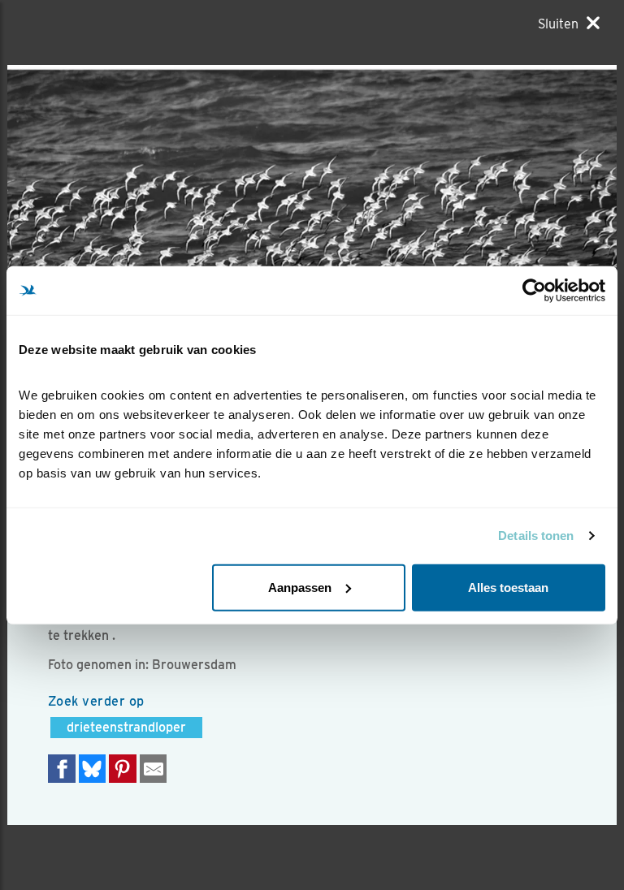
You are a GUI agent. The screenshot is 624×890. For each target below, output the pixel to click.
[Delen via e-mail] (153, 768)
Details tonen (536, 535)
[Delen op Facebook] (62, 768)
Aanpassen (300, 587)
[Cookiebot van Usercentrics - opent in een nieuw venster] (534, 291)
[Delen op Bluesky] (92, 768)
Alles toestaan (508, 587)
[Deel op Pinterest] (122, 768)
